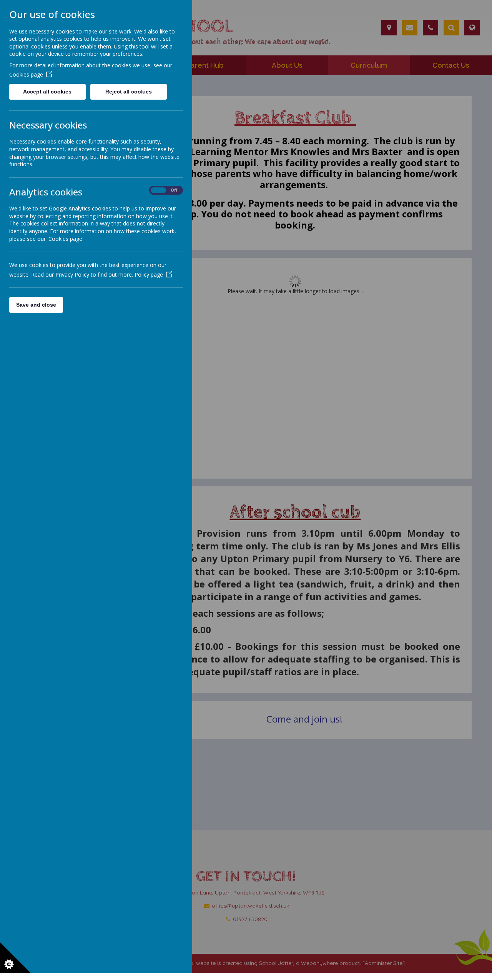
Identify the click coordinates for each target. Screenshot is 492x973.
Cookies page (26, 74)
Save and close (36, 305)
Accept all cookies (47, 91)
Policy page (149, 274)
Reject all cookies (128, 91)
